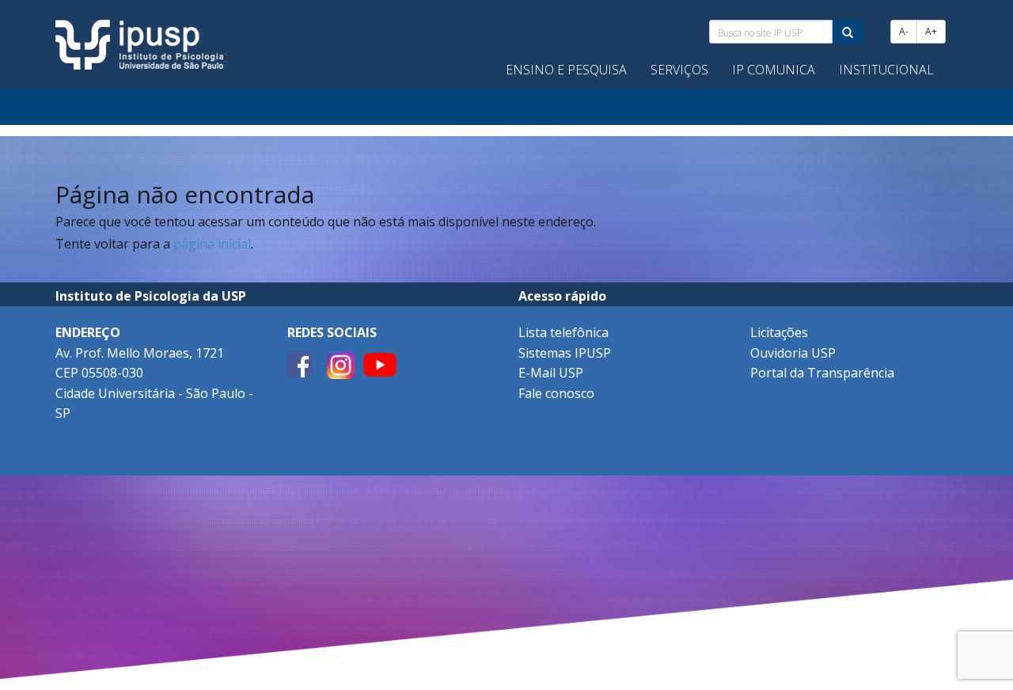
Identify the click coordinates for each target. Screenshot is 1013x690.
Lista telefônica (563, 332)
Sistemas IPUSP (564, 353)
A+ (931, 31)
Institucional (886, 69)
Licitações (779, 332)
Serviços (679, 69)
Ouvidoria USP (793, 353)
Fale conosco (556, 393)
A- (904, 31)
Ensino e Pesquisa (566, 69)
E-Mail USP (550, 372)
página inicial (212, 243)
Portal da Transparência (822, 372)
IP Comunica (773, 69)
